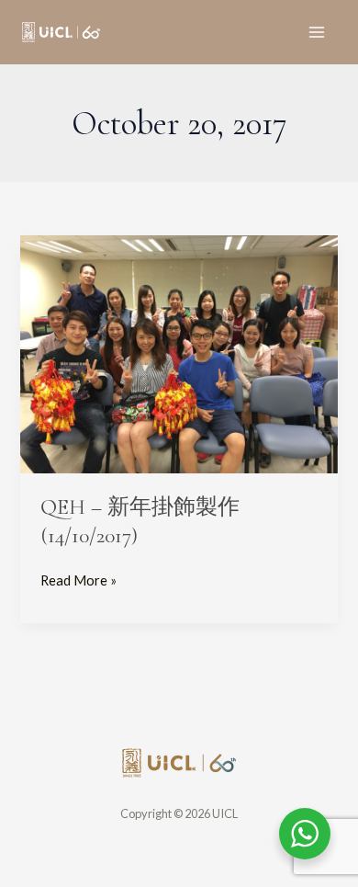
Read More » (78, 579)
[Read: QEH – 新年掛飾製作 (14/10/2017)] (178, 352)
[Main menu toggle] (316, 32)
